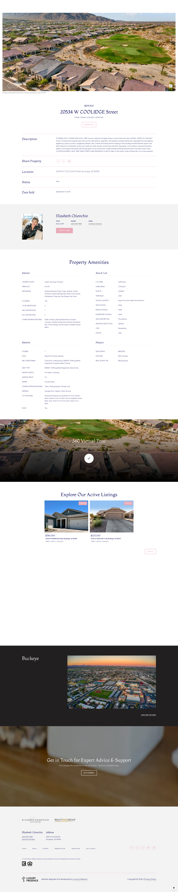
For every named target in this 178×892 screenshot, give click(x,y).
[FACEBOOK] (132, 848)
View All (150, 551)
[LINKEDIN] (143, 848)
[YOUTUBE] (148, 848)
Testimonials (75, 848)
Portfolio (45, 848)
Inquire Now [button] (89, 125)
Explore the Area (149, 715)
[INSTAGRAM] (137, 848)
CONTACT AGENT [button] (64, 230)
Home (24, 848)
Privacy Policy (150, 879)
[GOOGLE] (154, 848)
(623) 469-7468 (76, 224)
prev (10, 85)
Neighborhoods (60, 848)
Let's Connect (90, 848)
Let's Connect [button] (89, 773)
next (15, 85)
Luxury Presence (80, 879)
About (34, 848)
